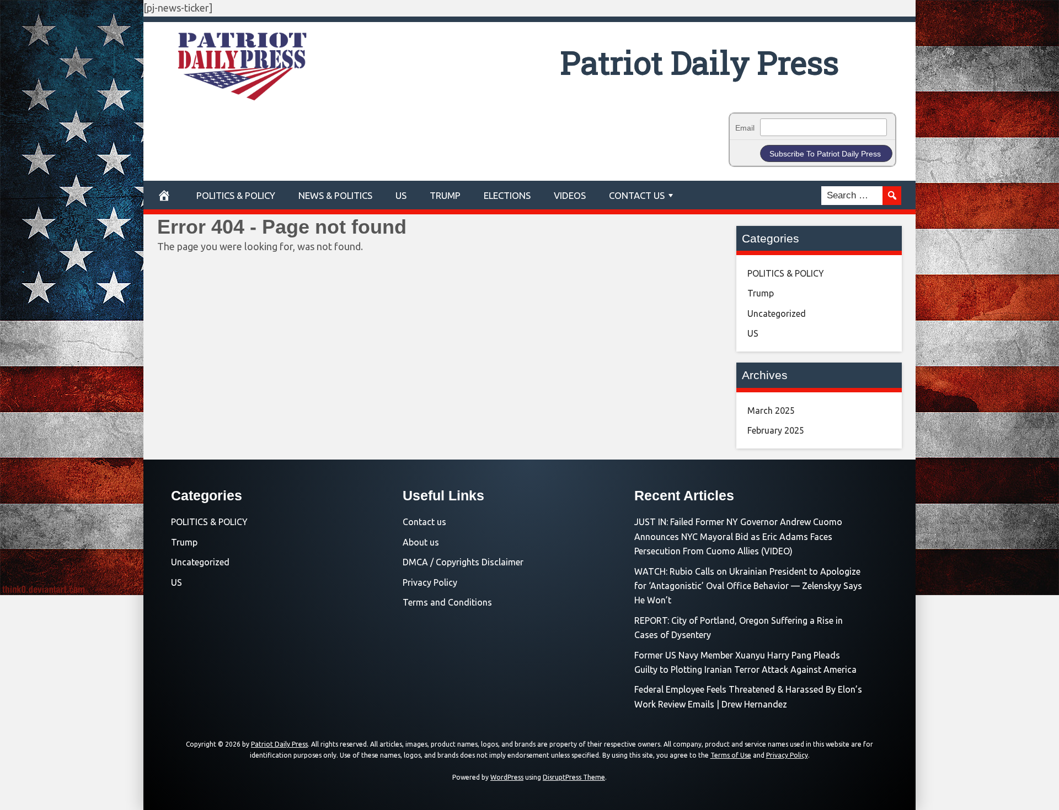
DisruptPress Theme (574, 777)
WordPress (506, 777)
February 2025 (775, 430)
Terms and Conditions (447, 602)
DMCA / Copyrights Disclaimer (463, 562)
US (401, 195)
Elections (507, 195)
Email (745, 127)
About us (421, 542)
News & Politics (335, 195)
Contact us (424, 522)
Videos (570, 195)
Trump (445, 195)
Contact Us (637, 195)
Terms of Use (730, 755)
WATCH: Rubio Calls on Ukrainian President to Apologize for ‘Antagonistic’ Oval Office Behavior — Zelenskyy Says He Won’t (748, 586)
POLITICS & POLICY (235, 195)
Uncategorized (776, 313)
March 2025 (771, 410)
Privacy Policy (430, 582)
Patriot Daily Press (699, 62)
